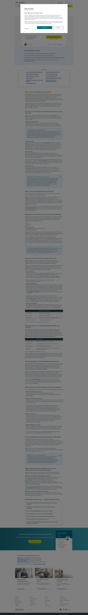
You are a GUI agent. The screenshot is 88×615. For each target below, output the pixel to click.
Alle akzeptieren (44, 27)
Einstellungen (26, 28)
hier (50, 23)
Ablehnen (58, 27)
